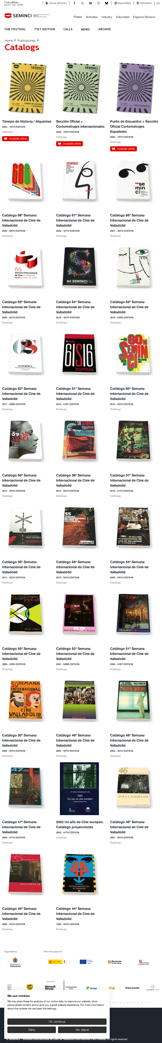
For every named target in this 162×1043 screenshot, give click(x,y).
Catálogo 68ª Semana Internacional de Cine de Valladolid (21, 220)
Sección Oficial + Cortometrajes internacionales (80, 123)
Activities (92, 17)
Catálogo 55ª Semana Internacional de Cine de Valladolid (75, 567)
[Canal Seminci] (47, 3)
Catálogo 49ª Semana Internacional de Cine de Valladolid (75, 740)
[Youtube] (90, 3)
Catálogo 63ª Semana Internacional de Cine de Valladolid (129, 307)
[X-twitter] (82, 3)
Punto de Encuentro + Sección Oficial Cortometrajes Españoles (134, 126)
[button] (77, 17)
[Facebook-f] (74, 3)
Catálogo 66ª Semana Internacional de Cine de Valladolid (129, 220)
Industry (106, 17)
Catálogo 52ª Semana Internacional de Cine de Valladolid (75, 653)
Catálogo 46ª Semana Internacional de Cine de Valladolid (129, 827)
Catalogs (7, 131)
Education (123, 17)
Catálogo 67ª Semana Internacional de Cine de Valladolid (75, 220)
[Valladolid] (137, 3)
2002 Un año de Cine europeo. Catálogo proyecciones (80, 824)
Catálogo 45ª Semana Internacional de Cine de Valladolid (21, 913)
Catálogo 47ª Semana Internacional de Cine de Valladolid (21, 827)
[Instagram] (98, 3)
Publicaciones (26, 40)
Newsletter (124, 3)
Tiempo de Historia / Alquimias (26, 121)
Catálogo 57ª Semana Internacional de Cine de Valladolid (129, 480)
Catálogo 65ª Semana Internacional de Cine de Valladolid (21, 307)
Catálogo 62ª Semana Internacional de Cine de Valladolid (21, 393)
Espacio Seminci (144, 17)
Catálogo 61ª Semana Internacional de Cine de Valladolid (75, 393)
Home (8, 40)
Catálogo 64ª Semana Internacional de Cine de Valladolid (75, 307)
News (85, 29)
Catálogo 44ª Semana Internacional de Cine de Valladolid (75, 913)
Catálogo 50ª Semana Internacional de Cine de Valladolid (21, 740)
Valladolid (146, 3)
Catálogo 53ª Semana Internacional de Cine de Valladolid (21, 653)
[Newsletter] (115, 3)
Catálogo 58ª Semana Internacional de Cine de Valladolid (75, 480)
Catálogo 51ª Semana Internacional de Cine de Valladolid (129, 653)
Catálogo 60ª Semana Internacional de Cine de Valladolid (129, 393)
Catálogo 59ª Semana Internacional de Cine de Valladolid (21, 480)
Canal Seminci (58, 3)
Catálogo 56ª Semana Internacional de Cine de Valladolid (21, 567)
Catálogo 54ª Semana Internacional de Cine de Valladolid (129, 567)
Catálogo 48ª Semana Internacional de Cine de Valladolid (129, 740)
